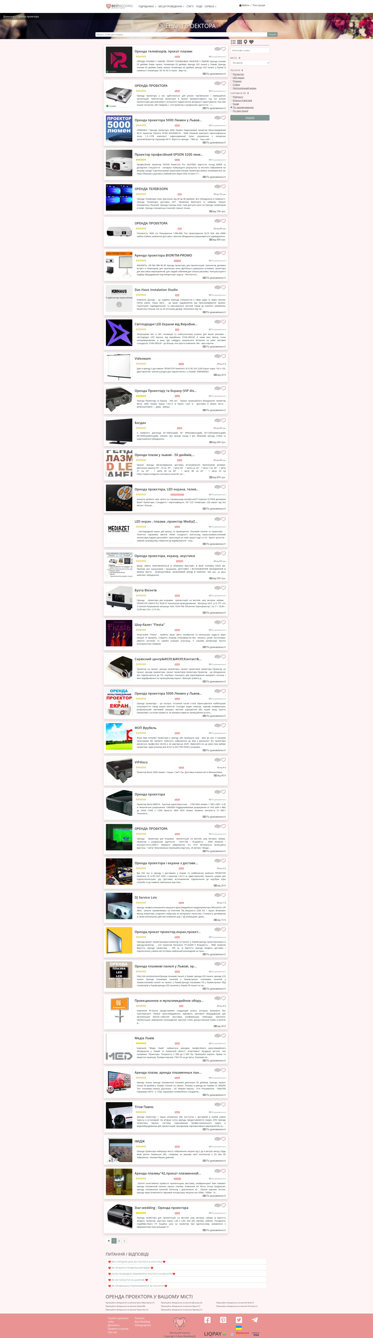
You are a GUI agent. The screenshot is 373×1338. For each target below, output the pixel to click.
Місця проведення (170, 6)
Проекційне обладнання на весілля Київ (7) (235, 1302)
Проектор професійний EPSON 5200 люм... (169, 154)
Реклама (139, 1318)
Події (199, 6)
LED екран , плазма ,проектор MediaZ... (166, 521)
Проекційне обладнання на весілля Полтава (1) (236, 1306)
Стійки (236, 84)
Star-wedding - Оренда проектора (161, 1207)
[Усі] (234, 42)
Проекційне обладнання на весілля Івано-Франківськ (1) (130, 1302)
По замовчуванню (243, 107)
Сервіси (210, 6)
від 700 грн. (221, 194)
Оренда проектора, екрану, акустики (165, 556)
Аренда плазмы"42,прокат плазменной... (168, 1173)
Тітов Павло (144, 1107)
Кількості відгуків (242, 100)
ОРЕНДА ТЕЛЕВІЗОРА (151, 189)
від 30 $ (223, 1006)
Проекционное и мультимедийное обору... (169, 1000)
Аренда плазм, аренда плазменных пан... (168, 1072)
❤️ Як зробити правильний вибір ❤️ (130, 1268)
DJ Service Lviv (146, 897)
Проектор (238, 74)
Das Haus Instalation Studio (156, 289)
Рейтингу (238, 97)
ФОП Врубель (145, 727)
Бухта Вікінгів (146, 590)
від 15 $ (223, 903)
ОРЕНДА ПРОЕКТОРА (151, 85)
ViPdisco (141, 762)
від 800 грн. (221, 228)
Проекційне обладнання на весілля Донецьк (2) (181, 1302)
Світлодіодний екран (244, 88)
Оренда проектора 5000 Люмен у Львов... (168, 120)
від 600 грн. (221, 428)
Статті (190, 6)
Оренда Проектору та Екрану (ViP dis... (166, 390)
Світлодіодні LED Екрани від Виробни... (166, 324)
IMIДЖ (140, 1141)
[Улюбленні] (252, 42)
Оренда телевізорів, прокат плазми (163, 51)
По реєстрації (240, 111)
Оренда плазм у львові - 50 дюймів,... (165, 455)
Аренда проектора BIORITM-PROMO (163, 255)
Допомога (113, 1325)
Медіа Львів (144, 1038)
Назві (236, 104)
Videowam (143, 358)
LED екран (238, 77)
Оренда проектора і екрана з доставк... (166, 863)
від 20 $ (223, 364)
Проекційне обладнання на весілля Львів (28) (125, 1306)
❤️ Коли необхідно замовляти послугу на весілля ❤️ (141, 1273)
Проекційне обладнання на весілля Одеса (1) (180, 1306)
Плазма (237, 81)
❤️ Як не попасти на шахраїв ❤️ (128, 1280)
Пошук (272, 34)
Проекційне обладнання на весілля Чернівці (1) (181, 1309)
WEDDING (122, 6)
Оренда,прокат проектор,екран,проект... (168, 932)
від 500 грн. (221, 561)
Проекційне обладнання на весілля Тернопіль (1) (127, 1309)
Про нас (112, 1332)
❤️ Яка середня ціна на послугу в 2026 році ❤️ (137, 1261)
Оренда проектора (150, 794)
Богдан (140, 422)
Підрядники (146, 6)
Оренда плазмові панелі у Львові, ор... (166, 966)
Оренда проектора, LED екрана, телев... (167, 489)
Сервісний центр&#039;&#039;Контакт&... (168, 659)
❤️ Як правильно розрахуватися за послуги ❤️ (137, 1286)
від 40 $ (223, 767)
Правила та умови (118, 1328)
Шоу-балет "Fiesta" (150, 624)
